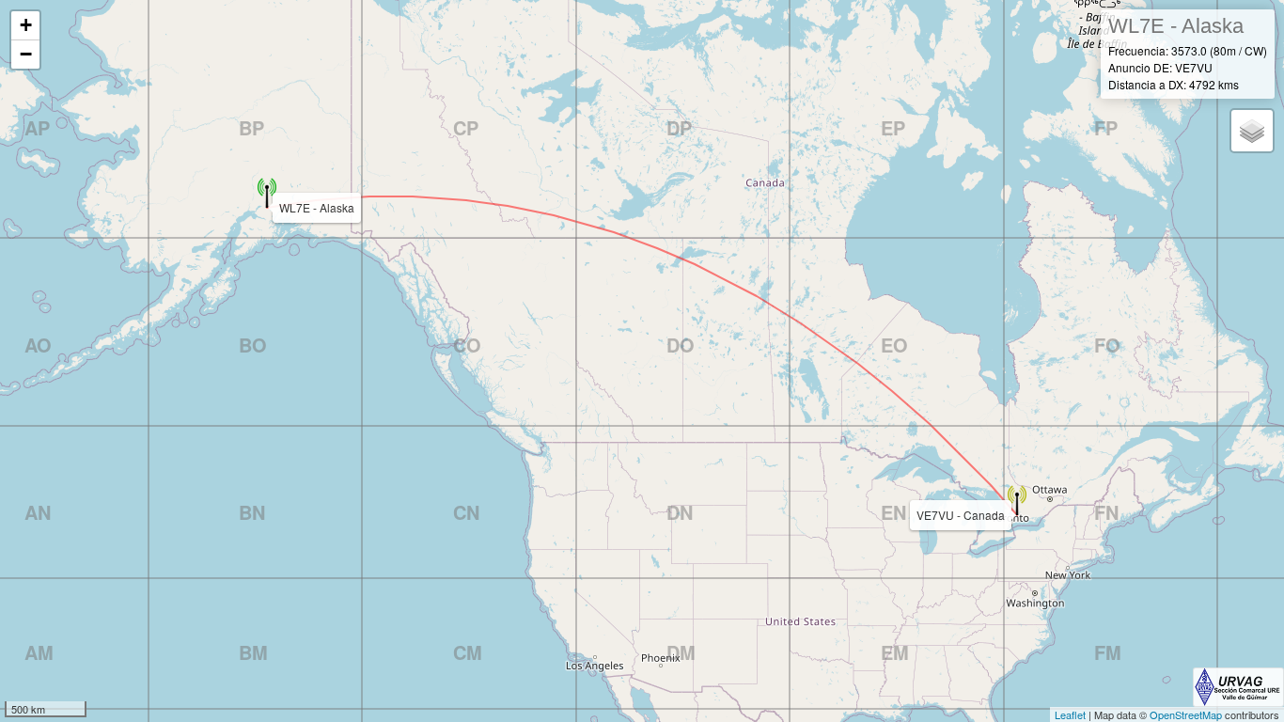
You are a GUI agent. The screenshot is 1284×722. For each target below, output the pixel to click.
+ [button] (26, 25)
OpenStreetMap (1186, 714)
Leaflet (1070, 714)
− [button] (26, 54)
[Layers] (1252, 130)
